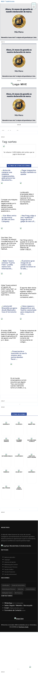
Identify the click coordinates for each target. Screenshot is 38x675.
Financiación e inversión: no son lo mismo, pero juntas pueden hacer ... (19, 355)
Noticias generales (9, 557)
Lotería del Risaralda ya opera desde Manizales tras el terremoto (9, 309)
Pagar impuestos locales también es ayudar (28, 172)
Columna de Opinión (10, 562)
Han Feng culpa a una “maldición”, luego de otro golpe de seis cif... (28, 218)
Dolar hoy (20, 589)
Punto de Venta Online (18, 585)
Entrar (23, 610)
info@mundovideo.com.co (16, 608)
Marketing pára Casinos (11, 564)
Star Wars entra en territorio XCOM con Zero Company (9, 218)
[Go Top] (32, 656)
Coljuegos (7, 559)
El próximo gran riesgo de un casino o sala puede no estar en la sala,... (28, 265)
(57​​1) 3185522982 (18, 603)
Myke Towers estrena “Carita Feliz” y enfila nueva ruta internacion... (8, 265)
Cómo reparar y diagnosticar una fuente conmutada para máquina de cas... (28, 310)
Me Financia (18, 593)
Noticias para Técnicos (10, 567)
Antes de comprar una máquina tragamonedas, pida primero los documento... (8, 175)
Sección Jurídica (8, 569)
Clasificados (5, 585)
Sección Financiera (9, 572)
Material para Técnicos (8, 589)
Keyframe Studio (23, 627)
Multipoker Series (7, 593)
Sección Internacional (10, 574)
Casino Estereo (30, 589)
